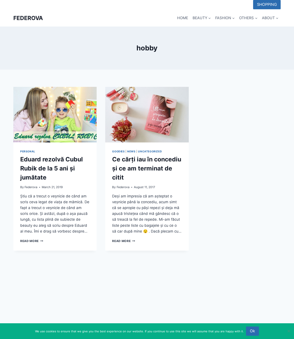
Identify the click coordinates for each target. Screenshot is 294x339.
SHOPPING (267, 4)
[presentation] (55, 114)
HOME (182, 18)
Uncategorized (150, 151)
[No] (288, 331)
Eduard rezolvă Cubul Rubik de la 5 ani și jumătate (51, 168)
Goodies (118, 151)
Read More (31, 241)
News (131, 151)
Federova (31, 187)
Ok (252, 331)
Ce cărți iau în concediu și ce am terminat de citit (146, 168)
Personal (27, 151)
